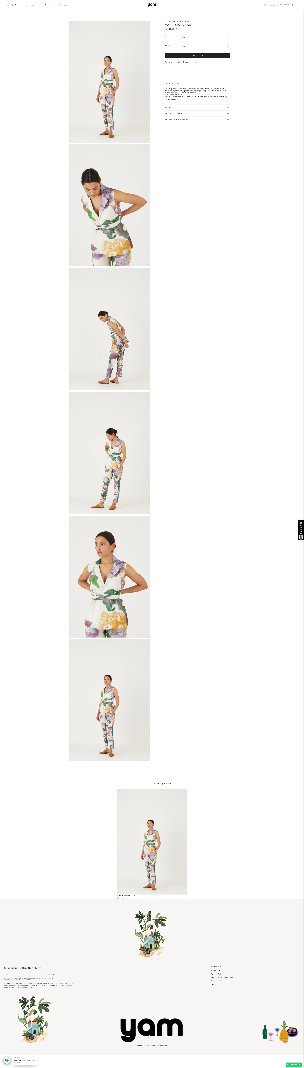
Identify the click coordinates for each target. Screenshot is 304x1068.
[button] (12, 5)
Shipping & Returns (176, 119)
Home (167, 21)
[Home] (152, 1042)
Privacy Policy (217, 974)
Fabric (169, 108)
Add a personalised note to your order (184, 62)
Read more (170, 100)
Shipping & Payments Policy (223, 977)
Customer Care (270, 5)
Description (172, 84)
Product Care (173, 113)
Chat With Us (295, 1065)
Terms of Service (20, 979)
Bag (294, 5)
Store (213, 984)
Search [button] (286, 5)
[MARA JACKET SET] (152, 842)
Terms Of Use (217, 970)
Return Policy (217, 981)
